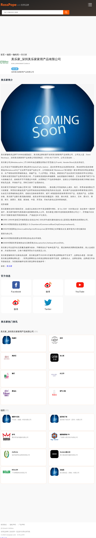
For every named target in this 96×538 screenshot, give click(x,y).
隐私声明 (13, 524)
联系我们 (4, 524)
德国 (9, 55)
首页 (3, 55)
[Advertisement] (48, 34)
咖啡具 (16, 55)
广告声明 (22, 524)
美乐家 (9, 266)
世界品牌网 (20, 535)
